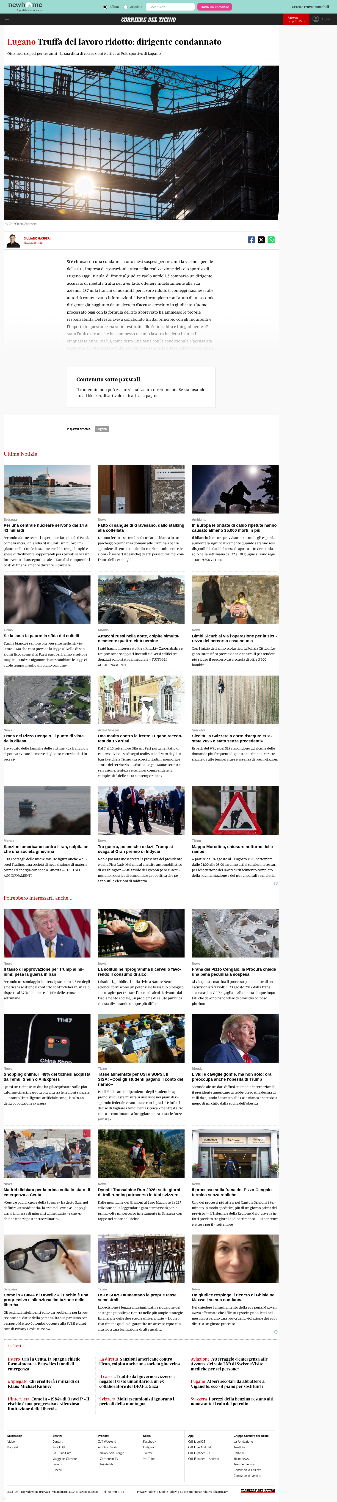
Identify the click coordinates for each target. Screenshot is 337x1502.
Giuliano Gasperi (37, 238)
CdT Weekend (107, 1442)
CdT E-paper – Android (203, 1459)
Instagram (150, 1447)
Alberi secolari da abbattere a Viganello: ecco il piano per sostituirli (228, 1384)
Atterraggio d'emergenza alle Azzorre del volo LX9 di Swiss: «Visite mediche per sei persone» (229, 1364)
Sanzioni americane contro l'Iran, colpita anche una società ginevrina (139, 1362)
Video (11, 1442)
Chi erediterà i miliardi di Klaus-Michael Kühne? (43, 1384)
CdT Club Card (61, 1453)
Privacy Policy (146, 1491)
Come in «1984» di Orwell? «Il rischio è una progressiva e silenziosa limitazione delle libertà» (48, 1404)
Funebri (57, 1470)
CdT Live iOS (196, 1442)
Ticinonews (241, 1459)
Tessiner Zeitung (244, 1464)
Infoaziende (105, 1464)
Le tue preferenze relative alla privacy (204, 1491)
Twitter (147, 1453)
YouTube (149, 1459)
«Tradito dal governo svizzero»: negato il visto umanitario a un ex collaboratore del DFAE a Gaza (137, 1381)
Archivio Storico (108, 1447)
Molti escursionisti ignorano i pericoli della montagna (136, 1401)
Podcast (12, 1447)
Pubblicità (58, 1447)
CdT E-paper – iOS (200, 1453)
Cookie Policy (168, 1491)
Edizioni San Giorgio (111, 1453)
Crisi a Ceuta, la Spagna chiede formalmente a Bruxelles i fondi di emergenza (44, 1364)
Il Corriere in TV (108, 1459)
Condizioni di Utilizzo (248, 1470)
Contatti (57, 1442)
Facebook (149, 1442)
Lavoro (57, 1464)
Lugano (102, 429)
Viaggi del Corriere (64, 1459)
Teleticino (240, 1447)
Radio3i (239, 1453)
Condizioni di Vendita (247, 1476)
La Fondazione (243, 1442)
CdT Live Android (199, 1447)
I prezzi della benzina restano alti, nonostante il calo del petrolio (232, 1401)
